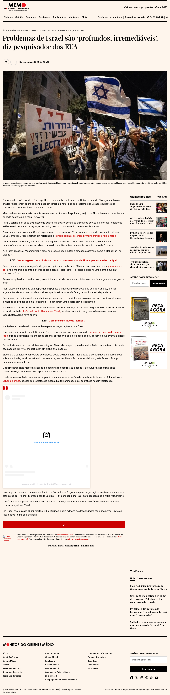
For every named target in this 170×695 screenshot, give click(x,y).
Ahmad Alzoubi (52, 657)
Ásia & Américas (11, 30)
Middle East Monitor (65, 535)
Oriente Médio (64, 30)
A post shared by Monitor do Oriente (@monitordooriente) (46, 484)
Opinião (19, 17)
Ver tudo (162, 196)
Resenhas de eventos (13, 672)
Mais (84, 17)
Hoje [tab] (132, 578)
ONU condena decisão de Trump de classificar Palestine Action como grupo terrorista (142, 221)
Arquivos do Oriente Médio (57, 672)
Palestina (78, 30)
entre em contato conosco (77, 539)
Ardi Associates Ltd (159, 689)
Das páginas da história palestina (61, 680)
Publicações (59, 17)
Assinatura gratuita (135, 17)
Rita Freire (50, 661)
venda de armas (11, 380)
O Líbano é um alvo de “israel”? (67, 320)
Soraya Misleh (52, 665)
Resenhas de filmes (12, 676)
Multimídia (74, 17)
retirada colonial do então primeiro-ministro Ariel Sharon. (85, 235)
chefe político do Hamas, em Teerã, (41, 311)
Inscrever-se (158, 283)
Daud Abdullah (52, 653)
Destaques (44, 17)
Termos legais (67, 689)
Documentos (93, 665)
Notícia (52, 30)
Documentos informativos (100, 653)
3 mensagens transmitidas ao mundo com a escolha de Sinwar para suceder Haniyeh (67, 260)
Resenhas (31, 17)
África (5, 653)
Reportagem (93, 661)
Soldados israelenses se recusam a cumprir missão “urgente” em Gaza (142, 250)
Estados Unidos (30, 30)
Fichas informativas (97, 657)
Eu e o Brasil (51, 676)
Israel (43, 30)
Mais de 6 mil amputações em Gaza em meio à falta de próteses (140, 206)
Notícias (8, 17)
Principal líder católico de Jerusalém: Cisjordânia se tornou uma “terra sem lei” (141, 235)
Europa (6, 665)
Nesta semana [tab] (144, 578)
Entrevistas (93, 668)
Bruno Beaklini (52, 668)
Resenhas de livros (12, 668)
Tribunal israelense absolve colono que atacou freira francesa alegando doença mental (141, 264)
